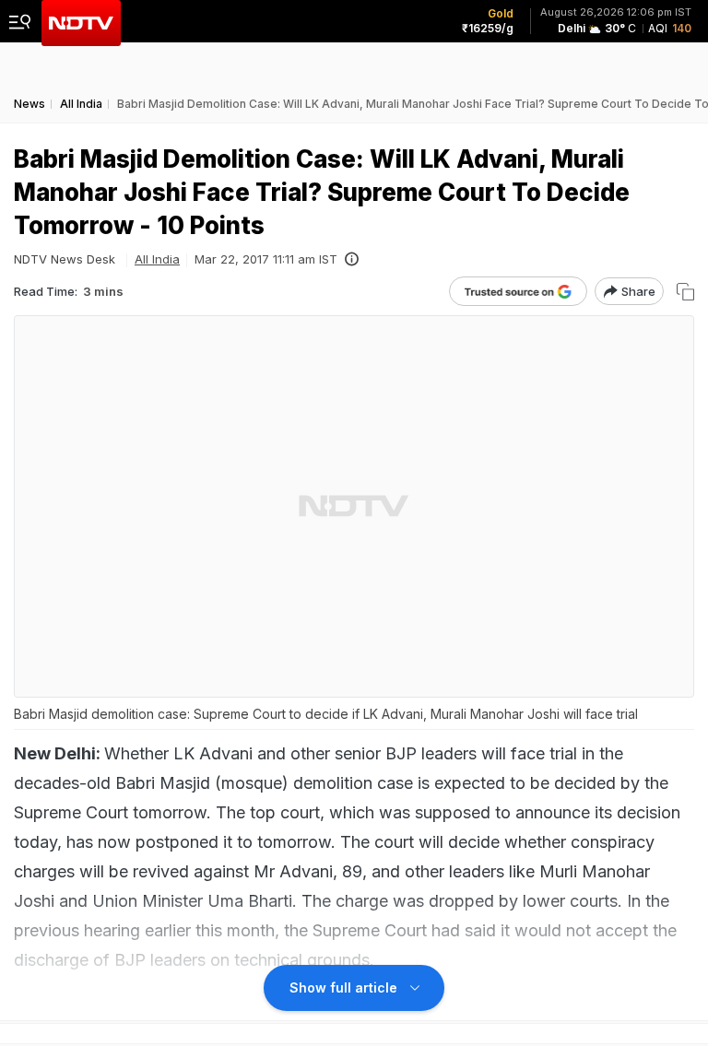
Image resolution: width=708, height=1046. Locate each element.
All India (157, 259)
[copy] (685, 291)
